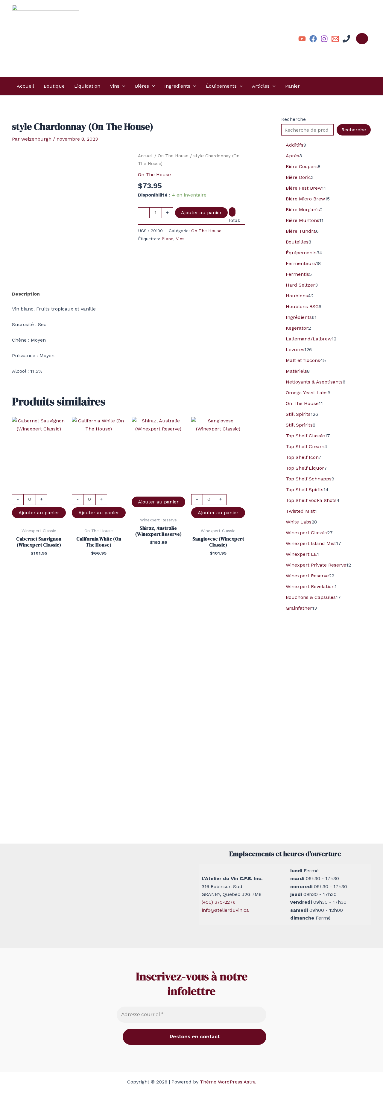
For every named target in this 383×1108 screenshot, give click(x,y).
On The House (173, 156)
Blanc (167, 238)
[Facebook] (313, 38)
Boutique (54, 86)
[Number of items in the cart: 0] (362, 38)
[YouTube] (302, 38)
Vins (114, 86)
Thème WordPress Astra (228, 1082)
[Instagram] (324, 38)
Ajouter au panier (201, 212)
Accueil (25, 86)
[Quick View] (39, 490)
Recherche (293, 119)
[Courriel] (335, 38)
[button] (122, 86)
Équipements (221, 86)
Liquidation (87, 86)
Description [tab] (26, 294)
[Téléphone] (346, 38)
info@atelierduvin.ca (225, 910)
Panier (292, 86)
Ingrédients (177, 86)
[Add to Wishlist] (232, 211)
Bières (142, 86)
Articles (261, 86)
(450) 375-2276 (218, 902)
